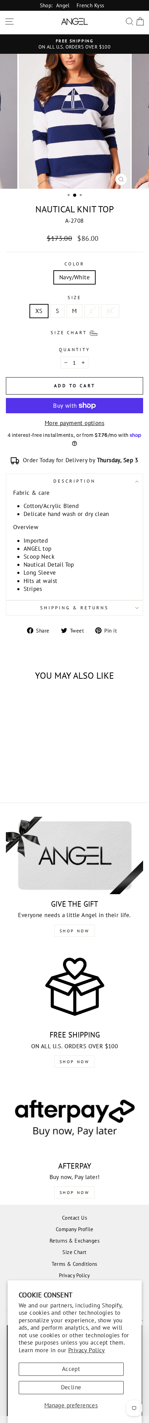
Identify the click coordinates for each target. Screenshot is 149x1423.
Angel (63, 5)
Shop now (75, 1061)
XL (110, 311)
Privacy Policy (86, 1350)
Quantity (74, 350)
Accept (71, 1369)
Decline (71, 1387)
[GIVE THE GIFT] (74, 855)
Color (74, 264)
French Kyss (90, 5)
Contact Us (74, 1217)
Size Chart (74, 1251)
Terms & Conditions (74, 1263)
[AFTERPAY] (74, 1117)
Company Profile (74, 1229)
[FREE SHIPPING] (74, 986)
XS (39, 311)
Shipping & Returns (74, 608)
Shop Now (75, 930)
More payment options (74, 423)
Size (75, 297)
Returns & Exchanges (74, 1240)
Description (74, 481)
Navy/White (74, 277)
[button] (75, 332)
